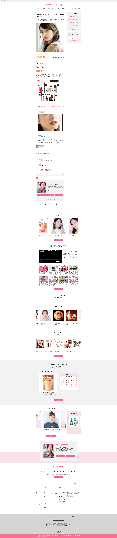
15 (76, 382)
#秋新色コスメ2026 (77, 19)
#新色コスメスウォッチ (75, 22)
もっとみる (58, 239)
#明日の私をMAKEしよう (74, 16)
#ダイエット (69, 28)
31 (63, 388)
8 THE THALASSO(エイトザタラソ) (48, 392)
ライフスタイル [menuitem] (71, 8)
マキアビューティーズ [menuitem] (57, 8)
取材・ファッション (50, 516)
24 (63, 386)
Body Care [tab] (47, 336)
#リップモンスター (74, 28)
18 (66, 384)
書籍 (59, 516)
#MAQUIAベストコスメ (74, 18)
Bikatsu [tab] (52, 336)
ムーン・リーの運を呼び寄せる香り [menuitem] (69, 496)
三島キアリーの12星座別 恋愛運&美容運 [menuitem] (69, 493)
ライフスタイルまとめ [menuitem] (54, 493)
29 (76, 386)
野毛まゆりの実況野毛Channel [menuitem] (61, 498)
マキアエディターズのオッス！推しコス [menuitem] (62, 492)
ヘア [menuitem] (46, 8)
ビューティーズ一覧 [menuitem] (38, 493)
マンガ (37, 516)
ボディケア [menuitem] (49, 8)
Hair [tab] (54, 336)
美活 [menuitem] (52, 8)
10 (63, 382)
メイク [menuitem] (41, 8)
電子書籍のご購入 (50, 195)
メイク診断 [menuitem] (45, 487)
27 (71, 386)
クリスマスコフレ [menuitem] (53, 483)
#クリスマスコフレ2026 (71, 19)
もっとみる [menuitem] (79, 8)
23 (61, 386)
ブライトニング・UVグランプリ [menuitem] (47, 496)
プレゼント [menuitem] (62, 8)
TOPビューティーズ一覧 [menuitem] (39, 492)
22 (76, 384)
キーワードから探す (74, 40)
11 (66, 382)
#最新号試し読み (74, 29)
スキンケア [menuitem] (38, 8)
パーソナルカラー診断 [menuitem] (76, 492)
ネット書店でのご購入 (59, 195)
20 (71, 384)
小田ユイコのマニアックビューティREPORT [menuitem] (62, 496)
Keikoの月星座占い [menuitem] (68, 492)
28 (73, 386)
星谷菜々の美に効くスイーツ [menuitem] (62, 499)
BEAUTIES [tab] (61, 336)
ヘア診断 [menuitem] (60, 487)
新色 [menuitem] (44, 8)
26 (68, 386)
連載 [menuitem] (75, 8)
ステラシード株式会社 (48, 393)
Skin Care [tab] (40, 336)
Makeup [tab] (44, 336)
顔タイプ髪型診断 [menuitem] (76, 493)
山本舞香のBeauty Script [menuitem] (62, 501)
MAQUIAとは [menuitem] (46, 508)
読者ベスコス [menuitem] (45, 493)
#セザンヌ (78, 28)
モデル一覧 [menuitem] (45, 507)
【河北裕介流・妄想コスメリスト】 (42, 106)
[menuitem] (39, 482)
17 (63, 384)
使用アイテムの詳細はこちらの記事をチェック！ (56, 106)
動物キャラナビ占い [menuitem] (68, 495)
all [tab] (37, 336)
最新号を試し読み (41, 195)
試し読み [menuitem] (45, 503)
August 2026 (69, 374)
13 (71, 382)
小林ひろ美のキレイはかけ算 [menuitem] (62, 494)
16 (61, 384)
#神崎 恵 (71, 22)
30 (61, 388)
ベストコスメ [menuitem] (66, 8)
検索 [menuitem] (36, 506)
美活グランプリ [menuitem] (76, 483)
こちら (66, 525)
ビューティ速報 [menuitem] (53, 487)
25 (66, 386)
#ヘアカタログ (77, 25)
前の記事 (38, 174)
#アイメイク (47, 199)
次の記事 (62, 174)
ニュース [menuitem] (37, 483)
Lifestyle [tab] (58, 336)
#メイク (51, 199)
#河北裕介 (53, 199)
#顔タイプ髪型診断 (72, 25)
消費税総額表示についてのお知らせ (58, 520)
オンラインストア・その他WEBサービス (74, 516)
